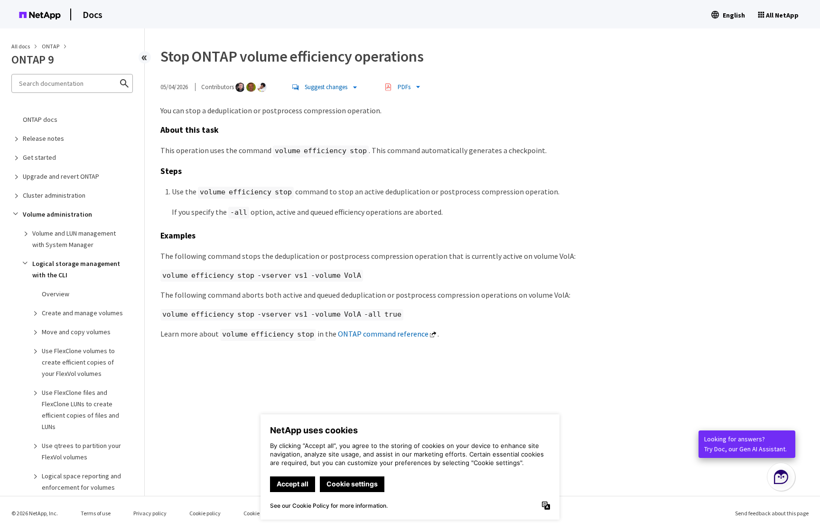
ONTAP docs (40, 119)
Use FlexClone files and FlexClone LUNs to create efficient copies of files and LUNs (80, 409)
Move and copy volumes (76, 332)
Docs (92, 14)
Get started (39, 157)
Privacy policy (150, 513)
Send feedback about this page (772, 513)
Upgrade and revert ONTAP (61, 176)
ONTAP (51, 46)
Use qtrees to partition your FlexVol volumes (81, 451)
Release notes (43, 138)
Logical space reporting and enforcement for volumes (81, 482)
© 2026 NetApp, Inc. (34, 513)
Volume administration (57, 214)
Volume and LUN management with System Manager (74, 239)
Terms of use (96, 513)
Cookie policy (205, 513)
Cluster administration (54, 195)
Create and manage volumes (82, 313)
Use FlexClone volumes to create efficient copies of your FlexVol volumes (78, 362)
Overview (55, 294)
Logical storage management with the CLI (76, 269)
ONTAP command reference (383, 333)
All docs (20, 46)
